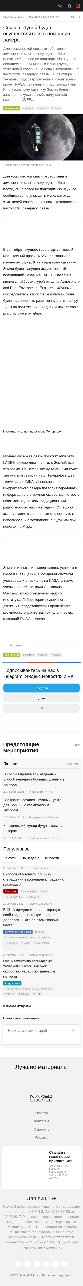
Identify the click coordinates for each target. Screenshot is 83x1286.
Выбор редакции (15, 948)
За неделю (30, 858)
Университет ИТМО (41, 791)
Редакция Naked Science (44, 16)
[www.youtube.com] (36, 1264)
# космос (28, 108)
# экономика (41, 942)
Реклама (41, 1137)
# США (25, 942)
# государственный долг (19, 937)
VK (41, 708)
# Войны (40, 932)
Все (76, 745)
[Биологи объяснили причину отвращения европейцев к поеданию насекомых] (73, 879)
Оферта (41, 1113)
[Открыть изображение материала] (41, 137)
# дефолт (44, 937)
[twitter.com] (18, 1264)
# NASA (9, 993)
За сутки (10, 858)
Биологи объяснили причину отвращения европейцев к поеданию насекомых (33, 879)
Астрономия (12, 983)
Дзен (41, 698)
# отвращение (13, 896)
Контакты (41, 1121)
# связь (56, 108)
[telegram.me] (55, 1264)
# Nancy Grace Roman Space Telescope (28, 988)
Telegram (41, 688)
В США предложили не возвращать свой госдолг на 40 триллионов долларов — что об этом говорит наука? (32, 917)
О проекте (42, 1129)
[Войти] (78, 6)
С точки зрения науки (18, 932)
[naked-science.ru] (65, 1264)
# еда (44, 891)
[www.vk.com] (27, 1264)
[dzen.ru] (46, 1264)
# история (11, 942)
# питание (33, 896)
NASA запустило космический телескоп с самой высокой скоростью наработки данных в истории (29, 968)
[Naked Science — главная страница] (22, 5)
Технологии (12, 108)
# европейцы (29, 891)
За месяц (51, 858)
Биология (10, 891)
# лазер (42, 108)
